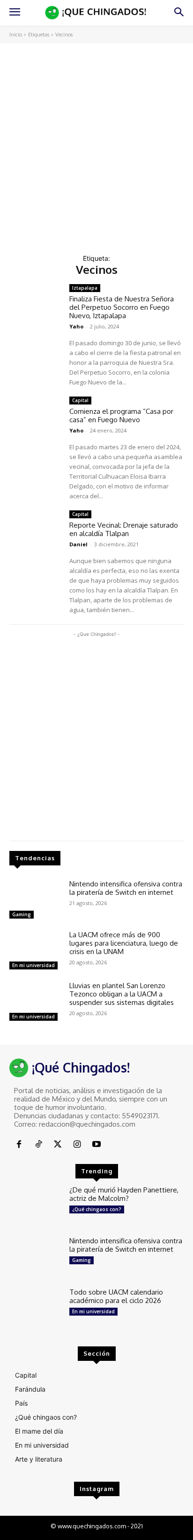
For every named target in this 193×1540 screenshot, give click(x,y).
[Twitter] (57, 1144)
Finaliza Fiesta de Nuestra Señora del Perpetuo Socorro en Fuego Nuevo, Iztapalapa (121, 307)
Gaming (21, 914)
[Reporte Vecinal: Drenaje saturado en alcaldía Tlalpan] (35, 531)
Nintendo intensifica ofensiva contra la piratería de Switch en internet (125, 888)
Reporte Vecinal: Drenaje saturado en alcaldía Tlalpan (123, 529)
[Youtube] (96, 1144)
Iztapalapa (84, 288)
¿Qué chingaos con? (96, 1209)
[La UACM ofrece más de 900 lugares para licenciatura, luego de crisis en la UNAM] (35, 951)
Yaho (76, 326)
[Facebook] (19, 1144)
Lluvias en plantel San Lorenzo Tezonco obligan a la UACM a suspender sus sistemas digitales (121, 994)
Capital (80, 400)
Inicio (15, 34)
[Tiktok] (38, 1144)
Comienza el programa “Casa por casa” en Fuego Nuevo (121, 415)
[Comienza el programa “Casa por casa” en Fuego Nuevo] (35, 417)
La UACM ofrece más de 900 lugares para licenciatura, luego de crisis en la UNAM (123, 943)
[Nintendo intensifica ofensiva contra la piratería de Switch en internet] (35, 900)
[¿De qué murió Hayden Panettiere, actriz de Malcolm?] (35, 1206)
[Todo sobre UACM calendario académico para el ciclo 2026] (35, 1309)
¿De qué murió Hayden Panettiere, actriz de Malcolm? (123, 1194)
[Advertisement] (96, 144)
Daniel (78, 544)
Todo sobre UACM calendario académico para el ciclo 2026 (116, 1296)
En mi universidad (33, 965)
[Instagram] (77, 1144)
